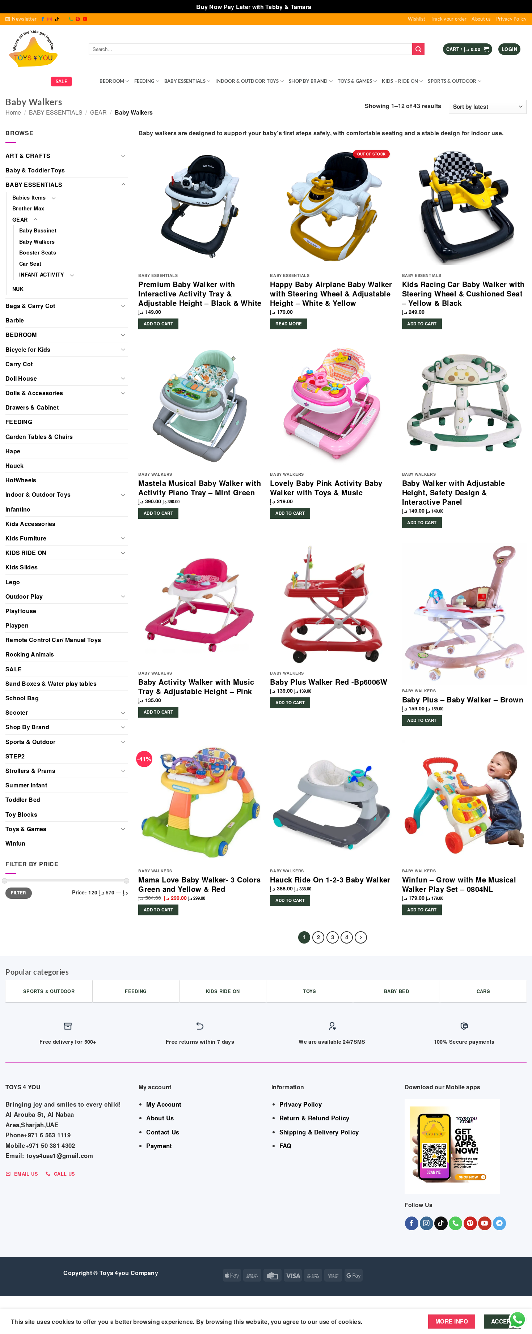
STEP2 (15, 756)
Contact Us (162, 1132)
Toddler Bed (22, 799)
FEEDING (144, 81)
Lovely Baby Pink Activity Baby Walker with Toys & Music (326, 487)
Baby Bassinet (37, 230)
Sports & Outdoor (452, 81)
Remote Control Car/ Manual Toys (53, 640)
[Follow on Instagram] (49, 19)
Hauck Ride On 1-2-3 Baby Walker (330, 879)
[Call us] (71, 19)
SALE (61, 81)
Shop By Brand (308, 81)
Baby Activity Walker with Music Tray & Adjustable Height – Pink (196, 686)
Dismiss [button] (324, 7)
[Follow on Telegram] (499, 1223)
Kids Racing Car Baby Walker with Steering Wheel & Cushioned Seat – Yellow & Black (463, 293)
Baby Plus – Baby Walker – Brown (462, 699)
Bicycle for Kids (28, 349)
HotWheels (21, 480)
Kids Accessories (30, 524)
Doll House (21, 378)
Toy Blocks (21, 814)
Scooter (16, 712)
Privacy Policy (511, 19)
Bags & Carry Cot (30, 306)
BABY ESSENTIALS (185, 81)
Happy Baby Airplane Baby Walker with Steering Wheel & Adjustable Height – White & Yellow (331, 293)
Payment (159, 1145)
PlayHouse (21, 611)
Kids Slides (21, 567)
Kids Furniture (25, 538)
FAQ (285, 1145)
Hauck (14, 465)
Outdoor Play (24, 596)
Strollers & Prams (30, 770)
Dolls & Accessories (34, 393)
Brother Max (28, 208)
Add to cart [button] (158, 324)
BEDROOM (112, 81)
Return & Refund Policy (314, 1117)
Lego (12, 582)
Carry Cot (19, 364)
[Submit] (418, 49)
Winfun (15, 843)
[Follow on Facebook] (43, 19)
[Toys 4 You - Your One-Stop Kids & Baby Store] (41, 49)
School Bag (22, 698)
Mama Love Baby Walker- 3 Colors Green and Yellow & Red (199, 884)
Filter (18, 893)
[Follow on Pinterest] (78, 19)
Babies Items (29, 197)
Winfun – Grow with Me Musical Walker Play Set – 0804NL (459, 884)
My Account (163, 1104)
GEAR (83, 81)
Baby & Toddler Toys (35, 170)
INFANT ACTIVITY (41, 274)
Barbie (14, 320)
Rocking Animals (29, 654)
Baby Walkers (37, 241)
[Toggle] (123, 155)
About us (481, 19)
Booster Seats (37, 252)
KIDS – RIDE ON (400, 81)
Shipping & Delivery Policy (319, 1132)
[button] (21, 19)
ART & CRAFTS (28, 155)
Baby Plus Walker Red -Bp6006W (328, 682)
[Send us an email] (64, 19)
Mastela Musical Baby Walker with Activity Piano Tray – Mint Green (199, 487)
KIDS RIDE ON (26, 552)
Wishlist (416, 19)
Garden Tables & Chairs (39, 436)
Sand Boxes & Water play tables (51, 683)
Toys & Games (355, 81)
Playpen (17, 625)
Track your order (449, 19)
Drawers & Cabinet (32, 407)
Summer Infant (26, 785)
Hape (12, 451)
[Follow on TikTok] (57, 19)
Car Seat (30, 263)
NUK (18, 288)
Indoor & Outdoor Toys (247, 81)
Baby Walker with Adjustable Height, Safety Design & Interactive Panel (453, 492)
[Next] (361, 937)
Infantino (18, 509)
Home (13, 112)
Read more (288, 324)
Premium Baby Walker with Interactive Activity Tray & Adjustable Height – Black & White (199, 293)
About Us (160, 1117)
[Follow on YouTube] (85, 19)
